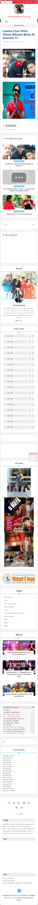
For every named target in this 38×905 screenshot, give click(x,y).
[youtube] (16, 321)
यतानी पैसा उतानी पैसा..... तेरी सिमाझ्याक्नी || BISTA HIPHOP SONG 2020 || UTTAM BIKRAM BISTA (19, 674)
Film (5, 600)
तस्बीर (5, 619)
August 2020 (6, 758)
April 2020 (6, 764)
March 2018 (6, 788)
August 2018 (6, 784)
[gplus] (29, 2)
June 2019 (6, 771)
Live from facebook (10, 603)
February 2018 (7, 790)
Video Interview (11, 125)
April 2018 (6, 786)
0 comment (20, 41)
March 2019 (6, 777)
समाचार (6, 626)
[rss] (21, 807)
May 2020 (5, 762)
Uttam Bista (19, 895)
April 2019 (6, 775)
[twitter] (26, 2)
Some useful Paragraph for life (13, 613)
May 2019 (5, 773)
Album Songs (8, 597)
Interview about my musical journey (19, 214)
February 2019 (7, 779)
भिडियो (5, 623)
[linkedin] (29, 803)
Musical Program (9, 607)
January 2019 (7, 782)
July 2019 (5, 768)
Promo (6, 610)
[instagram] (31, 2)
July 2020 (5, 760)
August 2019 (6, 766)
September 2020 (7, 755)
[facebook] (23, 2)
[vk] (16, 807)
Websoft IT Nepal (12, 897)
